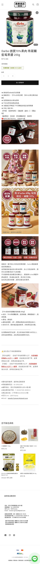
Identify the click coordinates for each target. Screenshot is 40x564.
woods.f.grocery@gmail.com (18, 398)
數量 (2, 72)
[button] (2, 4)
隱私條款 (15, 560)
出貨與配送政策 (28, 560)
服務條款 (10, 560)
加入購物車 (20, 82)
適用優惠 (4, 64)
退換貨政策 (21, 560)
